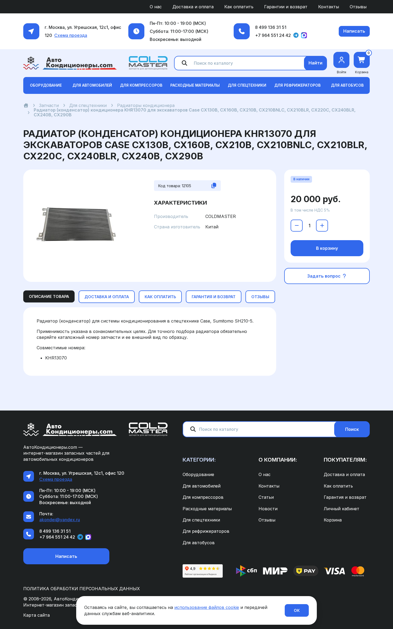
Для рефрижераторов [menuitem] (206, 531)
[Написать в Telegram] (296, 35)
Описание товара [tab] (49, 296)
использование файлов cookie (206, 607)
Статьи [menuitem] (266, 497)
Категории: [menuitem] (199, 460)
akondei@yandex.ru (59, 519)
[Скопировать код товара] (214, 185)
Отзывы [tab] (260, 296)
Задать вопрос (324, 276)
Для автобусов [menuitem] (199, 542)
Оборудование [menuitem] (198, 474)
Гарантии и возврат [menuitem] (285, 6)
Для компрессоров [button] (141, 85)
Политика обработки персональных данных (81, 588)
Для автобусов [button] (347, 85)
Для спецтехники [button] (247, 85)
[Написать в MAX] (304, 35)
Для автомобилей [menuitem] (202, 486)
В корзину (327, 248)
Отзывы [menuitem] (358, 6)
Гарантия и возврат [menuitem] (345, 497)
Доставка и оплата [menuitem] (193, 6)
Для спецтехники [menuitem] (201, 520)
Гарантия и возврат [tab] (214, 296)
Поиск (352, 429)
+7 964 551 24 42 (273, 35)
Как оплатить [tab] (160, 296)
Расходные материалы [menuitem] (207, 508)
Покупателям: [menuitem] (345, 460)
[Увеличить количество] (322, 226)
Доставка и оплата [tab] (106, 296)
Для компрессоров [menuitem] (203, 497)
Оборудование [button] (46, 85)
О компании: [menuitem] (278, 460)
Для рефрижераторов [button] (297, 85)
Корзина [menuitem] (333, 520)
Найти (315, 63)
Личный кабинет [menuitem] (341, 508)
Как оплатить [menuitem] (238, 6)
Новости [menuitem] (268, 508)
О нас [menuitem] (156, 6)
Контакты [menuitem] (328, 6)
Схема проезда (70, 35)
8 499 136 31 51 (270, 27)
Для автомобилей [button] (92, 85)
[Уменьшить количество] (297, 226)
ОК (297, 610)
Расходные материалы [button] (195, 85)
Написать (354, 31)
